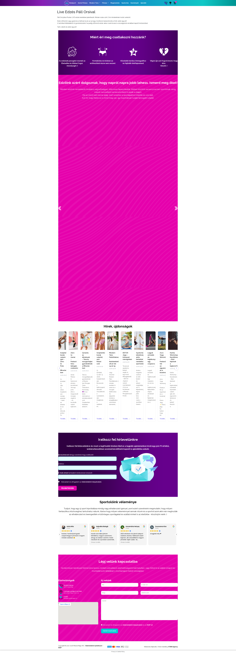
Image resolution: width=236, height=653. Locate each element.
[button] (59, 208)
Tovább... (62, 418)
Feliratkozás (67, 488)
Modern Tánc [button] (94, 3)
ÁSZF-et (150, 625)
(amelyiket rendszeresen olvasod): (75, 473)
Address (61, 464)
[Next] (176, 368)
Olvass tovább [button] (66, 542)
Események (135, 3)
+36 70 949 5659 (68, 587)
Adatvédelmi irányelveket (132, 625)
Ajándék (143, 3)
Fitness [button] (104, 3)
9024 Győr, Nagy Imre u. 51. (71, 593)
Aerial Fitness (82, 3)
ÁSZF (60, 647)
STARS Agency (173, 646)
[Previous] (59, 368)
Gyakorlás (125, 3)
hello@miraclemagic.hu (70, 598)
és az (128, 625)
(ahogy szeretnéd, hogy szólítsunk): (76, 455)
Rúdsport (72, 3)
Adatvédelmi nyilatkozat (93, 645)
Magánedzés (115, 3)
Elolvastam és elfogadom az (81, 482)
